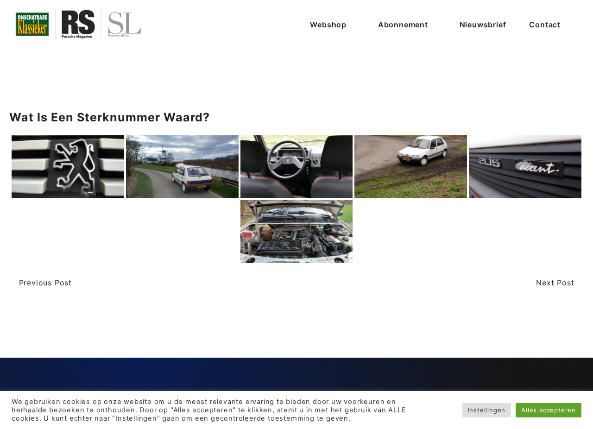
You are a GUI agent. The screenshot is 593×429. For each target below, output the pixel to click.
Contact (545, 24)
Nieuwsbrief (483, 24)
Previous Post (44, 282)
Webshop (328, 24)
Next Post (556, 282)
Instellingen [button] (487, 410)
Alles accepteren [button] (548, 410)
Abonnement (403, 24)
